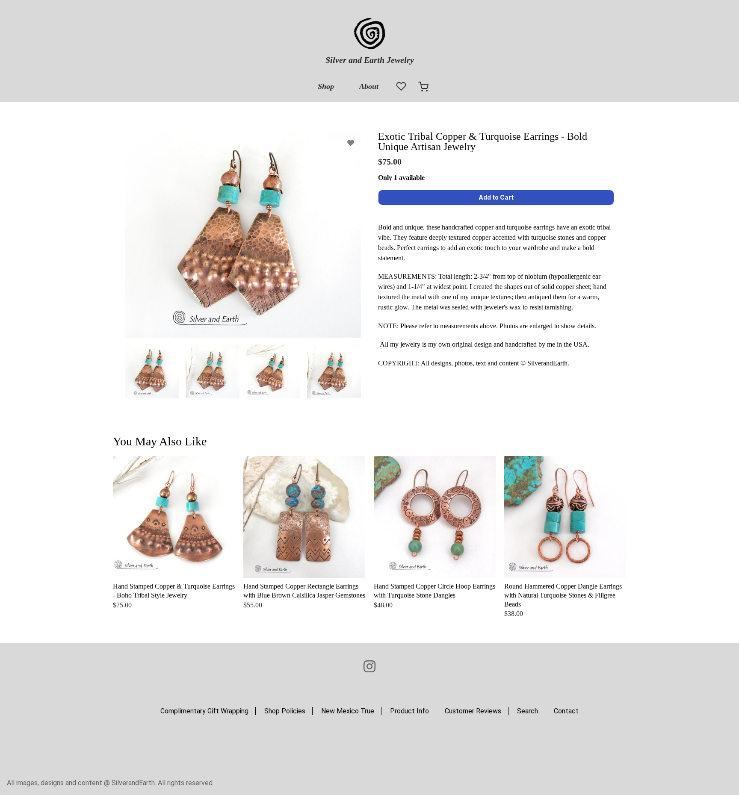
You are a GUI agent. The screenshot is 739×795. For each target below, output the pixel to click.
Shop (326, 86)
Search (527, 711)
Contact (566, 711)
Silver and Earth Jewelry (369, 60)
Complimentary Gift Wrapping (204, 711)
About (368, 86)
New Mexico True (347, 711)
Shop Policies (284, 711)
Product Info (409, 711)
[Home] (369, 34)
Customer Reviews (473, 711)
